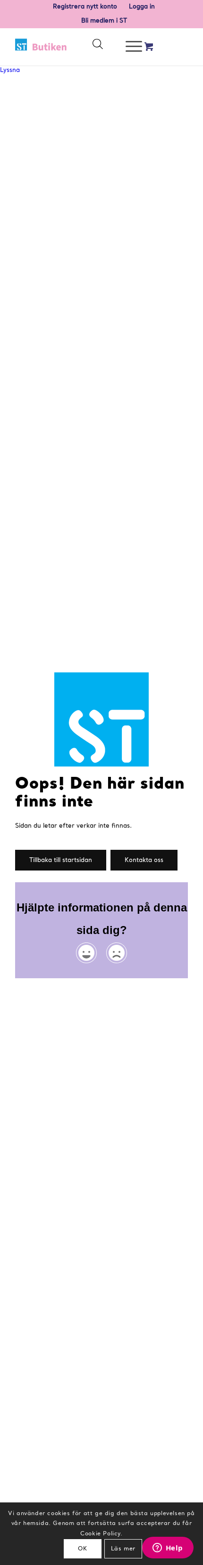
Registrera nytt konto (85, 6)
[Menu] (129, 46)
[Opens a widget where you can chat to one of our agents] (168, 1548)
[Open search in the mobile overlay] (97, 46)
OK (82, 1549)
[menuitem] (85, 7)
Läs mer (123, 1549)
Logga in (142, 6)
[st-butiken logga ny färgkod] (41, 46)
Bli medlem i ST (104, 20)
